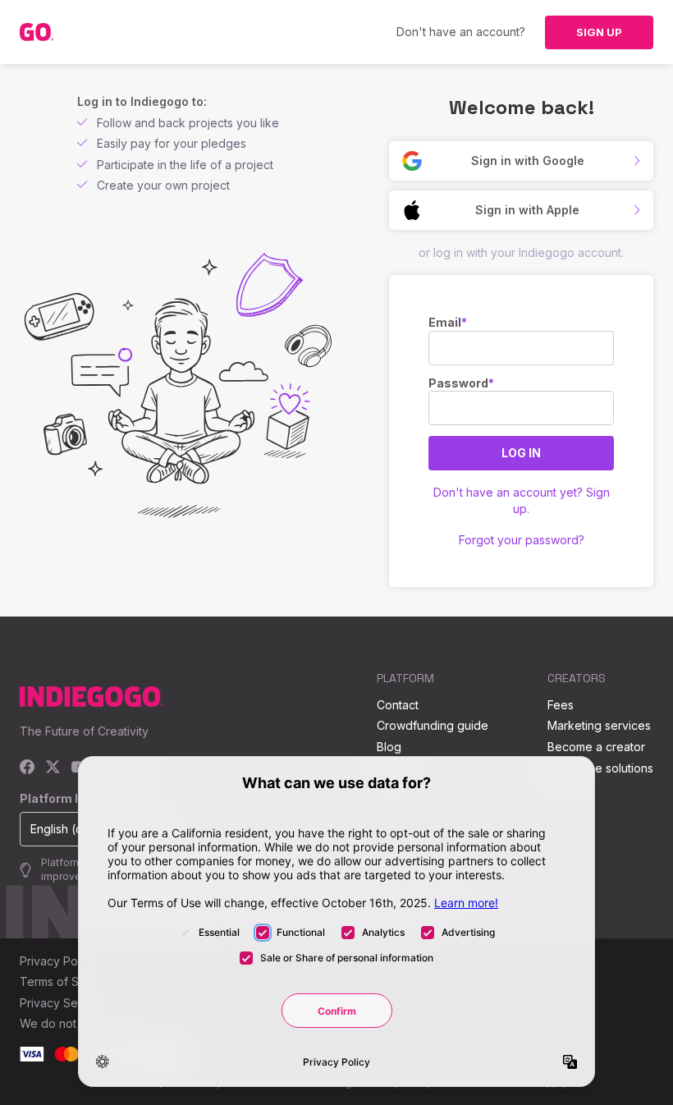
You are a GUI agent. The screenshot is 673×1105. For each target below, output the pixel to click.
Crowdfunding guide (432, 725)
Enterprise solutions (600, 768)
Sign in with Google (527, 160)
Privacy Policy (58, 961)
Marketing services (599, 725)
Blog (389, 747)
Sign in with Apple (527, 210)
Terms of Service (66, 981)
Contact (398, 705)
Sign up (599, 32)
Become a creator (596, 747)
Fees (560, 705)
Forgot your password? (521, 540)
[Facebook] (27, 768)
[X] (53, 768)
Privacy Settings (63, 1003)
